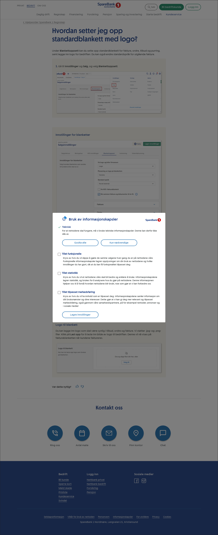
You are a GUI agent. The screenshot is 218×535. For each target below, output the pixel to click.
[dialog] (109, 267)
